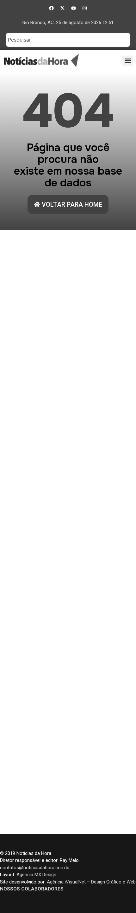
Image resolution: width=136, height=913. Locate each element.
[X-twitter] (62, 8)
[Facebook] (51, 8)
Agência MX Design (36, 874)
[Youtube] (73, 8)
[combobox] (68, 40)
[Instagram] (85, 8)
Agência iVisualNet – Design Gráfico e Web (91, 882)
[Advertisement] (68, 532)
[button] (127, 61)
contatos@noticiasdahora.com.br (35, 867)
